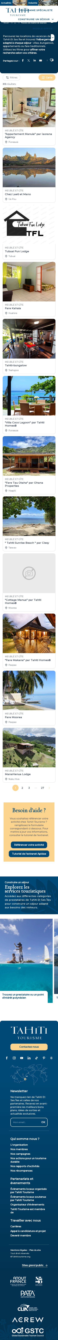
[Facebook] (7, 1058)
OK (43, 1122)
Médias (43, 3)
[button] (35, 19)
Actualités (6, 3)
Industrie (32, 3)
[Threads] (51, 1058)
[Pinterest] (44, 1058)
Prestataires (20, 3)
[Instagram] (14, 1058)
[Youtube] (21, 1058)
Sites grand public (32, 1265)
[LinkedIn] (29, 1058)
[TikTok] (36, 1058)
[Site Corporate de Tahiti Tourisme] (17, 12)
